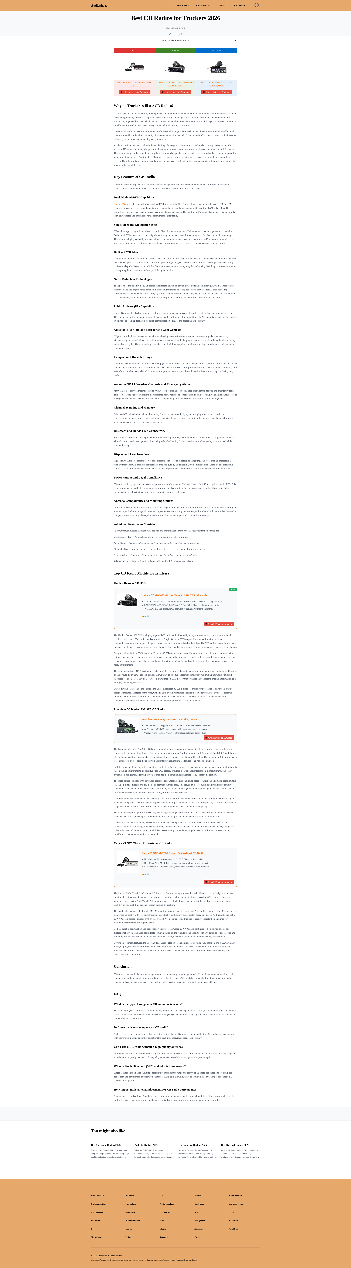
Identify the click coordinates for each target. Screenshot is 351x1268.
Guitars (128, 1229)
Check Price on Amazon (136, 92)
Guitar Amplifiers (99, 1204)
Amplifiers (233, 1229)
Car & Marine (203, 5)
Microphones (96, 1237)
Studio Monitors (236, 1195)
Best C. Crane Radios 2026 (106, 1145)
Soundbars (130, 1212)
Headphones (199, 1220)
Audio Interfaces (167, 1204)
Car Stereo (199, 1204)
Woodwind (95, 1220)
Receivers (129, 1195)
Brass (196, 1212)
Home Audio (181, 5)
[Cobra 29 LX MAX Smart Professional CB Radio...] (134, 67)
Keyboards (165, 1212)
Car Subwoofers (236, 1204)
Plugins (163, 1229)
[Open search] (257, 5)
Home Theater (97, 1195)
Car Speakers (97, 1212)
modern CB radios (122, 204)
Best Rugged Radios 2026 (235, 1145)
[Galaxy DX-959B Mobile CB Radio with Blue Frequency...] (216, 67)
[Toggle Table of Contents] (235, 40)
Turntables (164, 1237)
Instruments (239, 5)
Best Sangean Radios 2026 (192, 1145)
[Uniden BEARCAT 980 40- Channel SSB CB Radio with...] (175, 67)
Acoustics (198, 1229)
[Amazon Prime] (187, 616)
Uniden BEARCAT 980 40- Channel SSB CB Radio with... (175, 595)
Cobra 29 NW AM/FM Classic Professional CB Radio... (173, 853)
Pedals (128, 1237)
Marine (197, 1195)
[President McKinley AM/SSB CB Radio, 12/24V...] (128, 725)
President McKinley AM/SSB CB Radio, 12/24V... (170, 719)
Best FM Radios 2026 (146, 1145)
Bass (162, 1220)
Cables (197, 1237)
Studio (222, 5)
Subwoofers (130, 1204)
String (231, 1212)
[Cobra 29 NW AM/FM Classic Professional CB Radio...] (128, 862)
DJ (92, 1229)
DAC (162, 1195)
